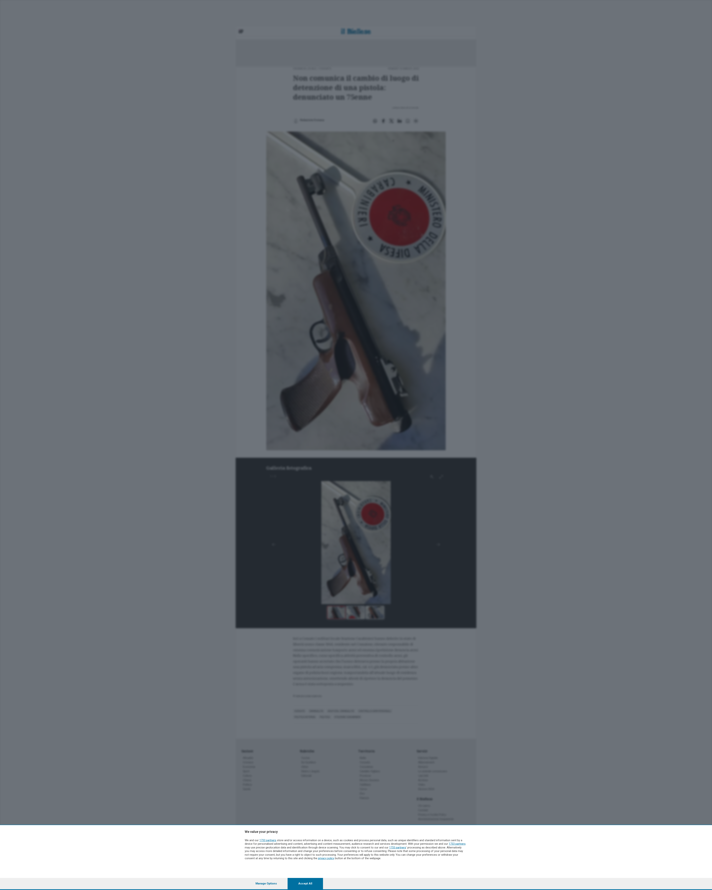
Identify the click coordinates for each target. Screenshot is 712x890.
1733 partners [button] (267, 840)
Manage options (266, 883)
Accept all (305, 883)
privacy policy (326, 858)
